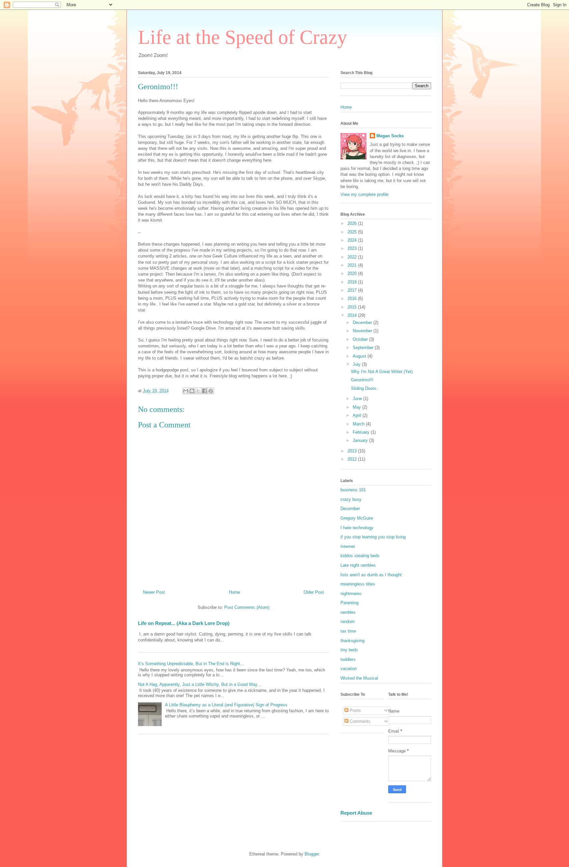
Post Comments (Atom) (246, 607)
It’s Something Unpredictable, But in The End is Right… (191, 663)
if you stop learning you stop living (373, 536)
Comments (359, 721)
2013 (352, 450)
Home (234, 592)
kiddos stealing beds (360, 555)
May (357, 407)
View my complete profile (364, 194)
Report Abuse (356, 813)
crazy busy (351, 499)
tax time (348, 631)
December (363, 322)
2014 (352, 315)
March (359, 423)
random (347, 621)
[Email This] (185, 391)
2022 (352, 257)
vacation (348, 668)
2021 (352, 265)
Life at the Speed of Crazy (242, 37)
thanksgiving (352, 640)
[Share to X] (198, 391)
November (363, 330)
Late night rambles (358, 565)
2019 (352, 282)
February (362, 432)
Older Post (314, 592)
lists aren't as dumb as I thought (371, 574)
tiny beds (349, 649)
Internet (347, 546)
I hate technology (356, 527)
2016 (352, 298)
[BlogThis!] (192, 391)
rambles (348, 612)
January (361, 440)
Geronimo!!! (362, 379)
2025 (352, 232)
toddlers (348, 659)
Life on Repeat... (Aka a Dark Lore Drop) (184, 623)
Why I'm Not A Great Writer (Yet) (382, 371)
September (364, 347)
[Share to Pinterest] (210, 391)
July (357, 364)
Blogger (312, 854)
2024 (352, 240)
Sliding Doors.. (365, 388)
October (361, 339)
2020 (352, 273)
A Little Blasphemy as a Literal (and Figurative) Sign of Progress (226, 704)
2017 (352, 290)
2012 (352, 459)
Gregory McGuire (356, 518)
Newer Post (154, 592)
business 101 (353, 489)
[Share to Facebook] (204, 391)
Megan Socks (390, 135)
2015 (352, 307)
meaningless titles (357, 584)
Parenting (349, 602)
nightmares (351, 593)
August (360, 356)
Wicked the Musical (359, 678)
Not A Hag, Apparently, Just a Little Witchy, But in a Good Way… (200, 684)
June (358, 398)
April (358, 415)
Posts (354, 710)
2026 (352, 223)
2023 (352, 248)
